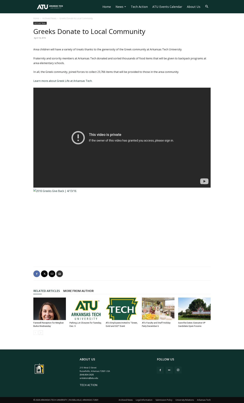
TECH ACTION (88, 385)
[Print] (59, 273)
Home (106, 7)
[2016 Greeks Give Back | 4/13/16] (122, 224)
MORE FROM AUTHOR (78, 291)
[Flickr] (169, 370)
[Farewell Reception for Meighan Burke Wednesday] (49, 309)
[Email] (52, 273)
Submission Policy (164, 400)
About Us (193, 7)
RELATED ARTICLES (46, 291)
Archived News (49, 18)
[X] (44, 273)
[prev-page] (35, 333)
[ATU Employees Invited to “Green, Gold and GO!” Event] (122, 309)
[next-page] (41, 333)
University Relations (184, 400)
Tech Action (139, 7)
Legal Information (144, 400)
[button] (207, 7)
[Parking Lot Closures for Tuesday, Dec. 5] (86, 309)
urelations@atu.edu (89, 378)
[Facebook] (36, 273)
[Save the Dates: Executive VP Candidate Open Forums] (194, 309)
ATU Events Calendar (167, 7)
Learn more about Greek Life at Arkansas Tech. (62, 81)
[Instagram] (178, 370)
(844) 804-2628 (87, 374)
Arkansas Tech (204, 400)
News (119, 7)
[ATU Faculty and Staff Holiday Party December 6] (158, 309)
